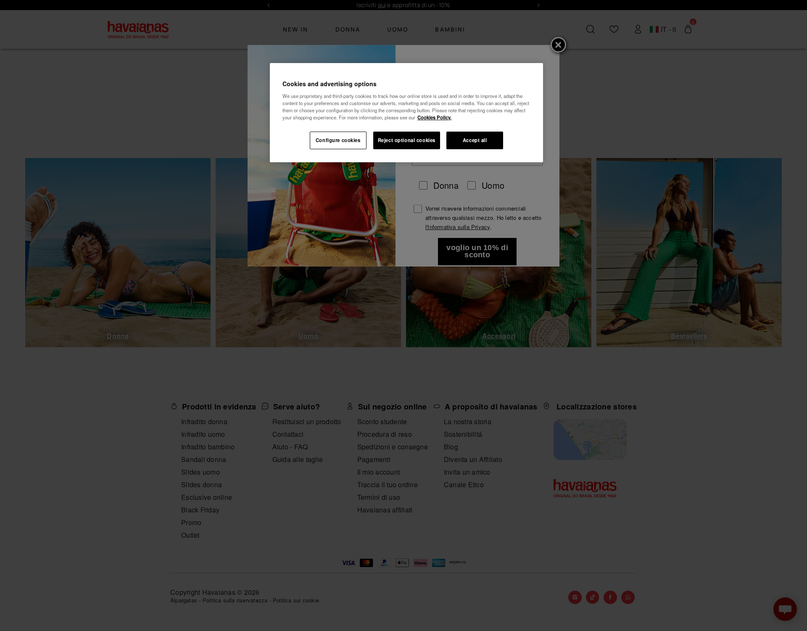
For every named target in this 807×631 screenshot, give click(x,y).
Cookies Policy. (434, 117)
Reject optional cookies (406, 140)
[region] (406, 112)
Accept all (475, 140)
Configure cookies (338, 140)
